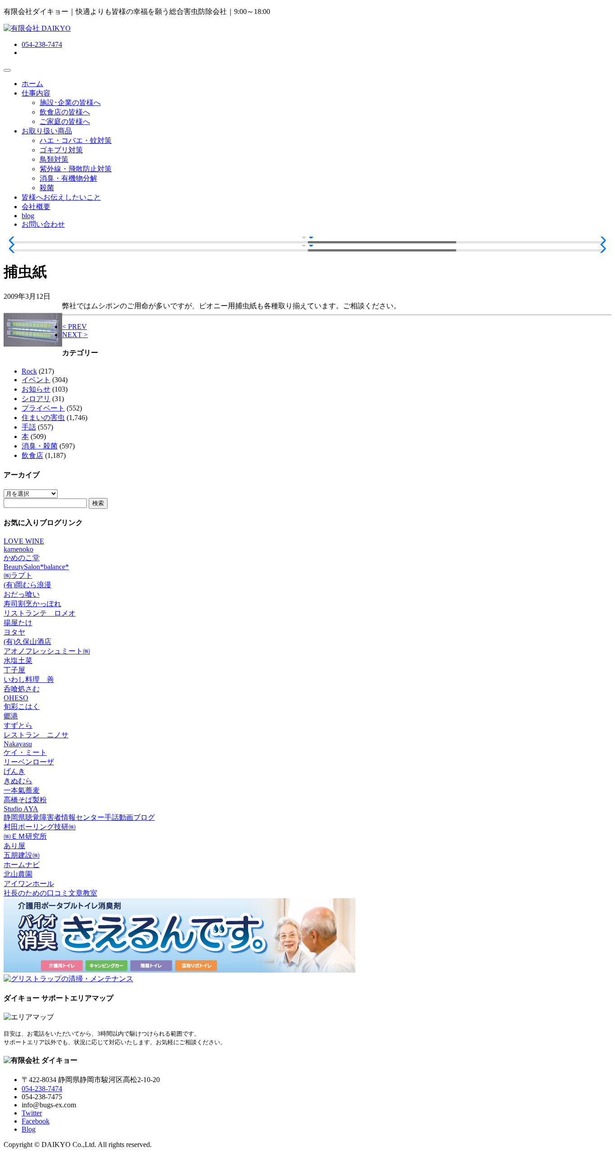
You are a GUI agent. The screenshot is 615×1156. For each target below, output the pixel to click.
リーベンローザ (29, 762)
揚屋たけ (18, 622)
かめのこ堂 (22, 558)
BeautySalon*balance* (36, 567)
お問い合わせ (43, 224)
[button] (14, 241)
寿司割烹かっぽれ (32, 604)
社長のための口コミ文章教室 (50, 893)
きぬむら (18, 781)
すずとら (18, 725)
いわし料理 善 (29, 679)
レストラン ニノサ (36, 735)
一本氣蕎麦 (22, 790)
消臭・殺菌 (40, 446)
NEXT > (75, 334)
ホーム (32, 83)
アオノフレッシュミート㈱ (47, 651)
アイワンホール (29, 883)
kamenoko (18, 549)
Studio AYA (21, 809)
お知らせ (36, 389)
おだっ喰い (22, 594)
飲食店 (32, 455)
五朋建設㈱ (22, 855)
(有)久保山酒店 (27, 641)
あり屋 (14, 846)
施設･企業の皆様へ (70, 102)
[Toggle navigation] (7, 70)
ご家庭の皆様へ (65, 121)
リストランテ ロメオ (40, 613)
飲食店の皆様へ (65, 112)
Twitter (32, 1113)
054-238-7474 (42, 44)
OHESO (16, 698)
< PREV (74, 326)
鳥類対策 (54, 159)
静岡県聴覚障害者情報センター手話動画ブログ (79, 817)
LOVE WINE (24, 541)
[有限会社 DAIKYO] (37, 28)
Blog (29, 1129)
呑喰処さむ (22, 689)
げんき (14, 771)
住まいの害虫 (43, 417)
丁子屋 (14, 670)
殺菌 (47, 188)
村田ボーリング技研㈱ (40, 827)
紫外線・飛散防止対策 (76, 169)
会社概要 (36, 206)
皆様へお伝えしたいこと (61, 197)
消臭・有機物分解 (68, 178)
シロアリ (36, 398)
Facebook (36, 1121)
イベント (36, 380)
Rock (29, 371)
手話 (29, 427)
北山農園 (18, 874)
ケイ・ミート (25, 752)
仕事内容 (36, 93)
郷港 (11, 716)
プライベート (43, 408)
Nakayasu (18, 744)
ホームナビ (22, 864)
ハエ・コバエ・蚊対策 (76, 140)
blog (28, 215)
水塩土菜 (18, 660)
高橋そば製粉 (25, 800)
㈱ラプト (18, 575)
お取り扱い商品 (47, 131)
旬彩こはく (22, 706)
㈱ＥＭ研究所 (25, 836)
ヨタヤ (14, 632)
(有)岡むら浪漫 (27, 585)
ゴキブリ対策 (61, 150)
